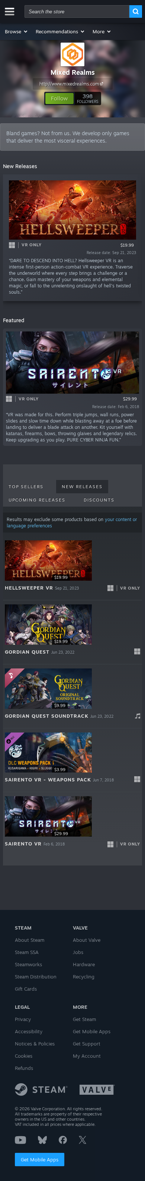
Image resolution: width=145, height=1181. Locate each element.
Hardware (84, 964)
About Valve (86, 940)
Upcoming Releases (37, 500)
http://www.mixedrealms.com (69, 84)
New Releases (82, 486)
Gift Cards (26, 989)
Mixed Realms (73, 72)
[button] (16, 31)
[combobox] (77, 11)
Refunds (24, 1068)
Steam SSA (27, 952)
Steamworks (28, 964)
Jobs (78, 952)
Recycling (83, 977)
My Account (87, 1056)
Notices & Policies (35, 1044)
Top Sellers (26, 486)
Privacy (23, 1019)
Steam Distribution (36, 977)
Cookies (23, 1056)
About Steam (29, 940)
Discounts (99, 500)
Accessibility (28, 1031)
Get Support (86, 1044)
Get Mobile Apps (39, 1159)
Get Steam (84, 1019)
